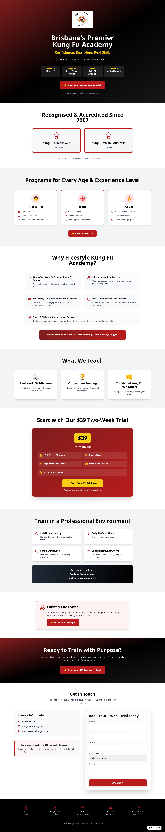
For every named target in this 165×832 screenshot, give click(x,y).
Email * (92, 743)
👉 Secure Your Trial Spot (63, 622)
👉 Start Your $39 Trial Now (83, 483)
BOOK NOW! (118, 782)
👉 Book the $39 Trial (82, 233)
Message (92, 764)
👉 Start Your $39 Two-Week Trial (82, 85)
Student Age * (94, 753)
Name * (92, 721)
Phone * (92, 732)
